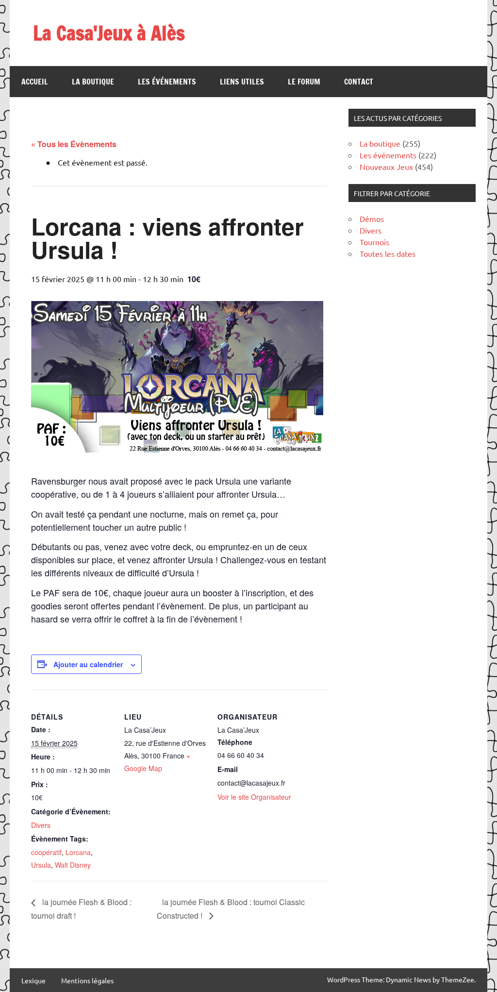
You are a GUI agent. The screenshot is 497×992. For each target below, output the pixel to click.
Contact (358, 81)
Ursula (41, 865)
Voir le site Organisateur (254, 797)
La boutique (93, 81)
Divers (40, 825)
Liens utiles (242, 81)
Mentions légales (87, 980)
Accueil (34, 81)
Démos (372, 218)
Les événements (167, 81)
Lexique (33, 980)
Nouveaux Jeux (386, 166)
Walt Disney (73, 865)
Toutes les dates (387, 253)
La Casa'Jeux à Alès (109, 33)
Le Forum (304, 81)
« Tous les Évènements (73, 144)
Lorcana (78, 852)
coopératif (46, 852)
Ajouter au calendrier (88, 664)
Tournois (374, 242)
